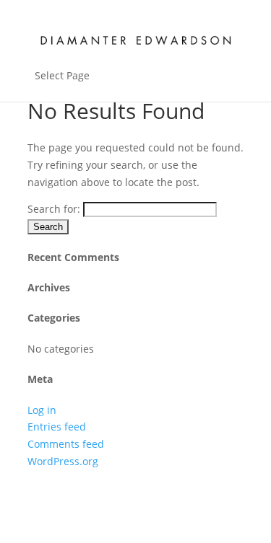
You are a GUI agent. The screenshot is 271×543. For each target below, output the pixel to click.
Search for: (53, 209)
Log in (41, 410)
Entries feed (56, 426)
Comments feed (65, 444)
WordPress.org (62, 461)
